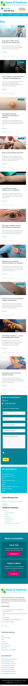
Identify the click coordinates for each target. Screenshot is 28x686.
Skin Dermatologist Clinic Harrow (8, 663)
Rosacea (4, 482)
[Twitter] (6, 625)
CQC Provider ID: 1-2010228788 (12, 523)
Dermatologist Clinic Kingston (8, 661)
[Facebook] (2, 625)
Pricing (10, 14)
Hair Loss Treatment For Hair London (10, 486)
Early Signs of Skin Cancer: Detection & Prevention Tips (11, 41)
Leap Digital (14, 682)
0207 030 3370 (9, 11)
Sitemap (19, 682)
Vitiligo (3, 484)
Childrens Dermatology (7, 488)
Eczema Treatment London (8, 476)
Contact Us (24, 14)
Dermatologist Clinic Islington (7, 667)
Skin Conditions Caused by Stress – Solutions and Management (13, 77)
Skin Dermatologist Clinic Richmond (9, 659)
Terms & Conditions (9, 519)
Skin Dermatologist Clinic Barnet (8, 671)
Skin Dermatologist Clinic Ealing (8, 673)
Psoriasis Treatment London (8, 480)
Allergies (4, 490)
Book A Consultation (9, 512)
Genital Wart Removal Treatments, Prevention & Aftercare (10, 115)
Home (6, 511)
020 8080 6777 (14, 554)
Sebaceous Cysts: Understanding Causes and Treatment (12, 299)
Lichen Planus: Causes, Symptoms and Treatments (10, 189)
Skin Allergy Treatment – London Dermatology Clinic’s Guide (12, 336)
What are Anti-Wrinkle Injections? (13, 153)
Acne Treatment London (7, 474)
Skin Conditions (17, 14)
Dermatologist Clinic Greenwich (8, 665)
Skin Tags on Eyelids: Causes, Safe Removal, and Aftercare (11, 226)
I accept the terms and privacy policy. (13, 453)
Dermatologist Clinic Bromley (7, 669)
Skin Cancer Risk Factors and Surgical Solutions (11, 374)
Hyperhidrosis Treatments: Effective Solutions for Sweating (12, 262)
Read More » (4, 52)
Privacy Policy (8, 521)
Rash (3, 478)
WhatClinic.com (5, 505)
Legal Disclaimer (8, 518)
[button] (1, 14)
